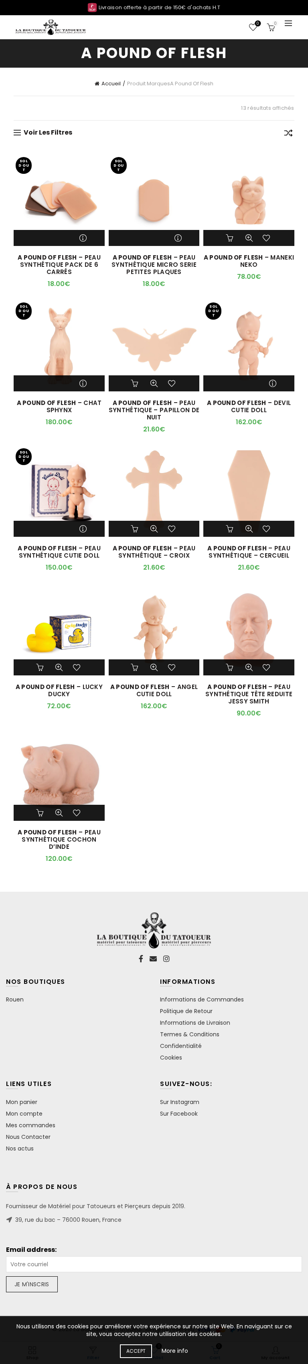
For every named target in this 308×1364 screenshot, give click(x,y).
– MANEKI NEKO (249, 261)
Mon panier (21, 1102)
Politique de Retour (186, 1011)
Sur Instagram (179, 1102)
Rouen (15, 999)
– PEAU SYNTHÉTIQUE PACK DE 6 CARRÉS (59, 265)
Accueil (111, 83)
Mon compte (24, 1114)
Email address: (31, 1249)
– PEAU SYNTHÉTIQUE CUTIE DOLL (59, 552)
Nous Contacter (28, 1137)
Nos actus (20, 1148)
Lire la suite (84, 238)
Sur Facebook (179, 1114)
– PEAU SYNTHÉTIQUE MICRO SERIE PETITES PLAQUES (154, 265)
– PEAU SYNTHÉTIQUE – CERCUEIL (248, 552)
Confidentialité (181, 1046)
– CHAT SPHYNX (59, 406)
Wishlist (257, 23)
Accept (136, 1351)
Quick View (249, 238)
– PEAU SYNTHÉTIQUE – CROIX (154, 552)
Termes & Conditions (189, 1034)
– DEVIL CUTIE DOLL (249, 406)
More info (175, 1351)
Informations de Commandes (202, 999)
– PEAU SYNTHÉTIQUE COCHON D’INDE (59, 839)
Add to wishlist (267, 238)
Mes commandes (30, 1125)
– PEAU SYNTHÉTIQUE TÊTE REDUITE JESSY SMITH (248, 694)
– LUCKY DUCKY (59, 690)
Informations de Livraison (195, 1023)
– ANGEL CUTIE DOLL (154, 690)
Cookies (171, 1058)
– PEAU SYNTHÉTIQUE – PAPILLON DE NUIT (154, 410)
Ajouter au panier (231, 238)
